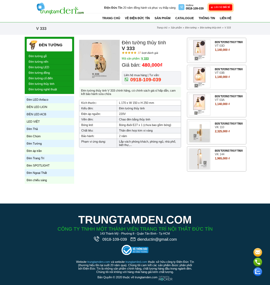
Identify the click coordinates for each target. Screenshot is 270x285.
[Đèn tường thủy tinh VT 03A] (199, 104)
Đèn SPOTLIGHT (38, 165)
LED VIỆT (33, 121)
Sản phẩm (163, 18)
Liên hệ (225, 18)
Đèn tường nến (38, 61)
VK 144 (219, 154)
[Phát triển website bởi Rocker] (165, 274)
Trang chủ (111, 18)
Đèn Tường (191, 27)
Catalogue (184, 18)
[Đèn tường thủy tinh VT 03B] (199, 77)
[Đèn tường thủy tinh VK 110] (199, 131)
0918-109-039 (145, 79)
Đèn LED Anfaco (37, 99)
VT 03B (220, 72)
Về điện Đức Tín (137, 18)
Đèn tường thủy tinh (210, 27)
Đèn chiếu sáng (37, 180)
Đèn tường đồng (39, 72)
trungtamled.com (136, 261)
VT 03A (220, 99)
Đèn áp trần (34, 150)
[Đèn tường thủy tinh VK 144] (199, 159)
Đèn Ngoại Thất (37, 172)
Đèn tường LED (39, 67)
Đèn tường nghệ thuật (43, 89)
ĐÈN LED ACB (36, 114)
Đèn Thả (32, 129)
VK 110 (219, 127)
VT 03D (220, 45)
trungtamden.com (98, 261)
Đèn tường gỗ (38, 56)
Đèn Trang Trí (35, 158)
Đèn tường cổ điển (41, 78)
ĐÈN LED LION (37, 107)
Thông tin (207, 18)
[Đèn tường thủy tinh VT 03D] (199, 50)
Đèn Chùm (34, 136)
